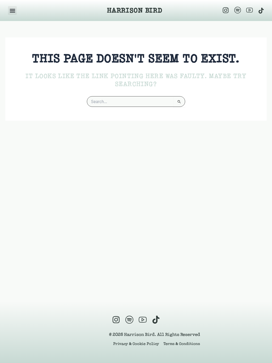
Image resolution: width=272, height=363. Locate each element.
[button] (12, 10)
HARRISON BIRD (134, 10)
